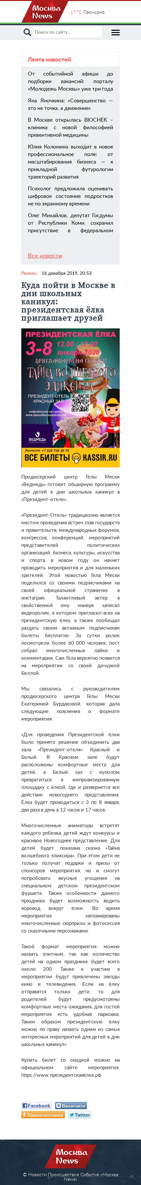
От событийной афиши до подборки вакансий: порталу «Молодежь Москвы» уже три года (70, 81)
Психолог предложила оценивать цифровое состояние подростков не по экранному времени (70, 196)
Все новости (45, 256)
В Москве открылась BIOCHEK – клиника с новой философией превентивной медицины (70, 127)
